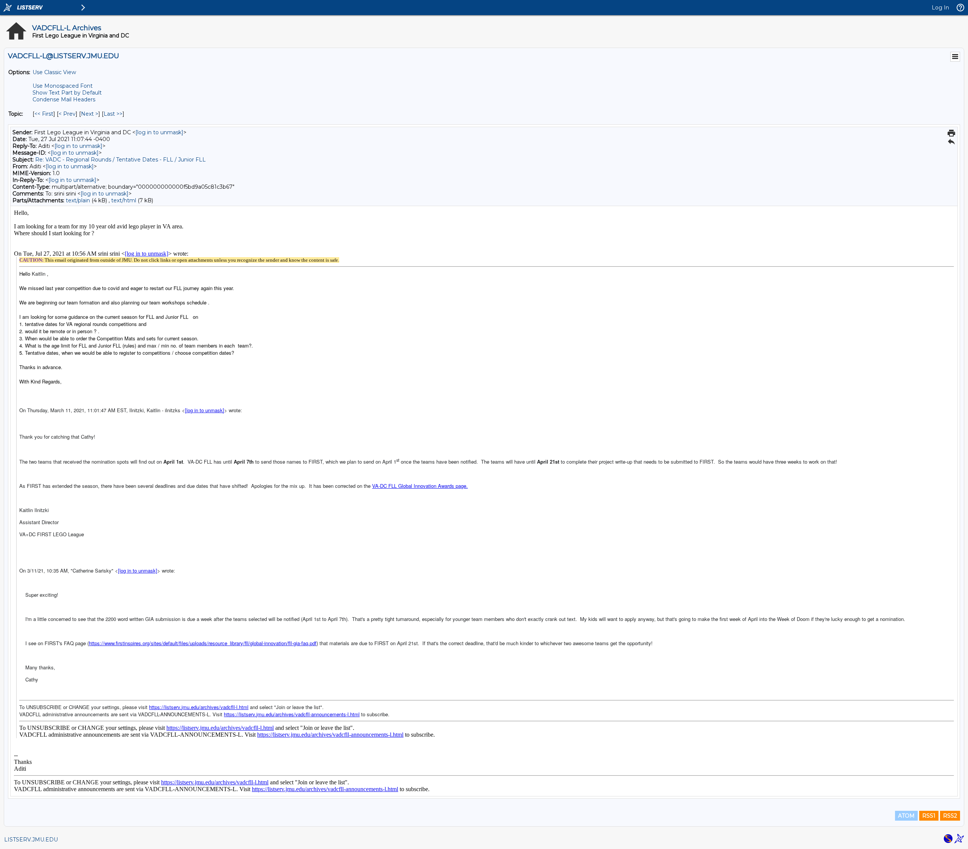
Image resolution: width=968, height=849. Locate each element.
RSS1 (928, 815)
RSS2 (950, 815)
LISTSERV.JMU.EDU (31, 839)
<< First (43, 113)
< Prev (67, 113)
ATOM (906, 815)
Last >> (113, 113)
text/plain (78, 200)
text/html (123, 200)
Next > (89, 113)
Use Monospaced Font (63, 85)
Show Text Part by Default (67, 92)
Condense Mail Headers (64, 99)
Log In (940, 7)
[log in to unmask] (159, 132)
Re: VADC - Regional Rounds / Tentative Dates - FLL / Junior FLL (120, 159)
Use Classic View (54, 72)
